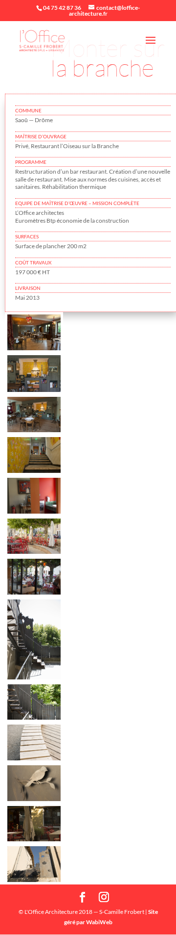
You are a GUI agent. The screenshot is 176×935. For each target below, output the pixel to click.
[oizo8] (34, 679)
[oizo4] (34, 553)
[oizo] (34, 472)
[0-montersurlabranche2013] (34, 432)
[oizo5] (34, 760)
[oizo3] (34, 801)
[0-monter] (34, 594)
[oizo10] (34, 350)
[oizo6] (34, 392)
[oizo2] (34, 841)
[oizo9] (34, 513)
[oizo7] (34, 719)
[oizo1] (34, 882)
